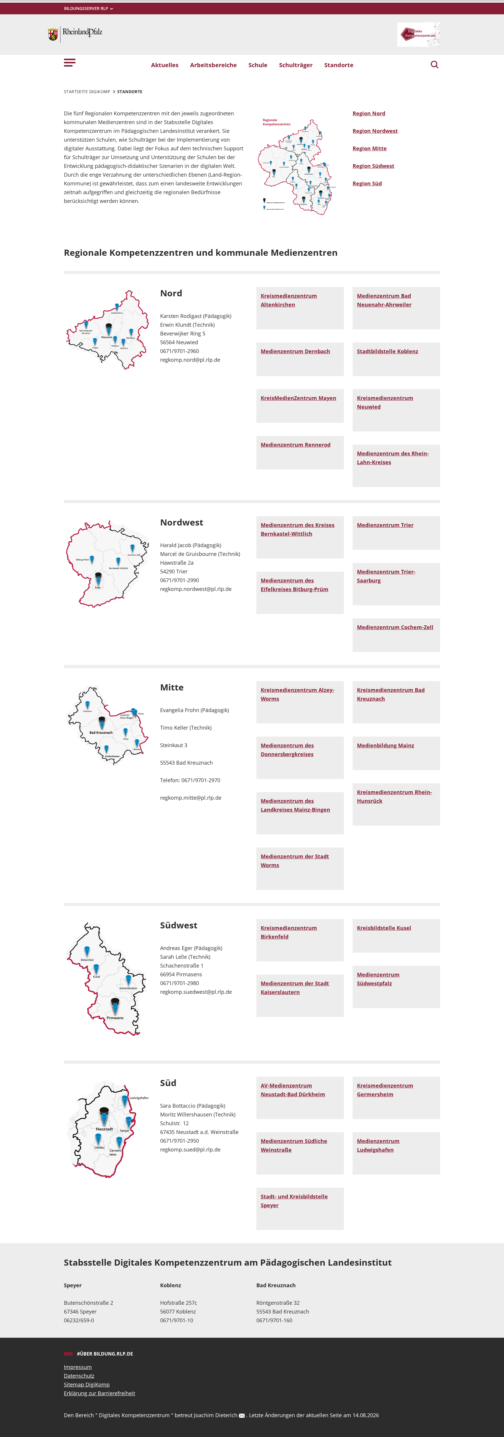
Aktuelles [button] (164, 65)
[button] (70, 62)
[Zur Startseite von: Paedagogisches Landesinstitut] (75, 33)
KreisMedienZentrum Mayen (298, 397)
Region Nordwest (375, 130)
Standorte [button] (339, 65)
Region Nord (369, 113)
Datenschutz (79, 1375)
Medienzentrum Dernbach (295, 351)
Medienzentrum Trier (385, 524)
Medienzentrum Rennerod (295, 444)
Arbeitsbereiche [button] (213, 65)
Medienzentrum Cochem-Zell (395, 627)
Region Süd (367, 183)
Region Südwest (373, 165)
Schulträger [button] (296, 65)
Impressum (78, 1366)
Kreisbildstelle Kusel (384, 927)
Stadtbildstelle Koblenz (387, 351)
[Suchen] (434, 65)
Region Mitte (370, 148)
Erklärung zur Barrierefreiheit (99, 1393)
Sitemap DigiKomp (87, 1384)
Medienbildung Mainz (385, 745)
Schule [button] (258, 65)
